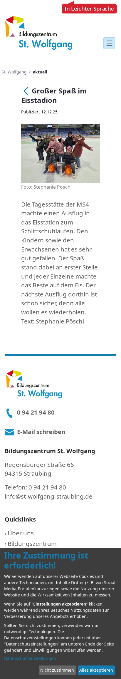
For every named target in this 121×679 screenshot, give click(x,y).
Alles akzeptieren (96, 670)
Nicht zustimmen (57, 670)
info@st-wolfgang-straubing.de (49, 496)
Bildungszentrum (32, 543)
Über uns (21, 533)
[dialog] (60, 613)
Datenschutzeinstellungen (30, 658)
